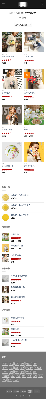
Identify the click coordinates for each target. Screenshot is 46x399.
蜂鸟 (4, 380)
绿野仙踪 (27, 130)
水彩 (22, 372)
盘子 (12, 376)
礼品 (18, 376)
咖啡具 (5, 368)
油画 (35, 372)
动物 (22, 364)
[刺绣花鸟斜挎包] (12, 42)
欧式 (16, 372)
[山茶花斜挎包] (34, 79)
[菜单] (3, 4)
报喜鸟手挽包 (7, 130)
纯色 (29, 376)
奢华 (22, 368)
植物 (11, 372)
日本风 (5, 372)
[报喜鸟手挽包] (12, 115)
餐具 (9, 380)
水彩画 (28, 372)
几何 (16, 364)
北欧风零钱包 (29, 56)
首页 (11, 13)
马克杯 (16, 380)
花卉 (40, 376)
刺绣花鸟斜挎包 (8, 56)
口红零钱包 (6, 93)
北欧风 (28, 364)
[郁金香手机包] (34, 152)
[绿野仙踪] (34, 115)
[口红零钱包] (12, 79)
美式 (35, 376)
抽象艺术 (38, 368)
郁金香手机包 (29, 166)
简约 (24, 376)
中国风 (5, 364)
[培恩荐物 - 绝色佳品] (23, 4)
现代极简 (6, 376)
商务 (11, 368)
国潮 (16, 368)
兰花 (11, 364)
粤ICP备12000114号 (23, 396)
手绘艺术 (29, 368)
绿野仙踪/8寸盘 (8, 166)
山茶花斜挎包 (29, 93)
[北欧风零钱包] (34, 42)
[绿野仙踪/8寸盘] (12, 152)
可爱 (35, 364)
